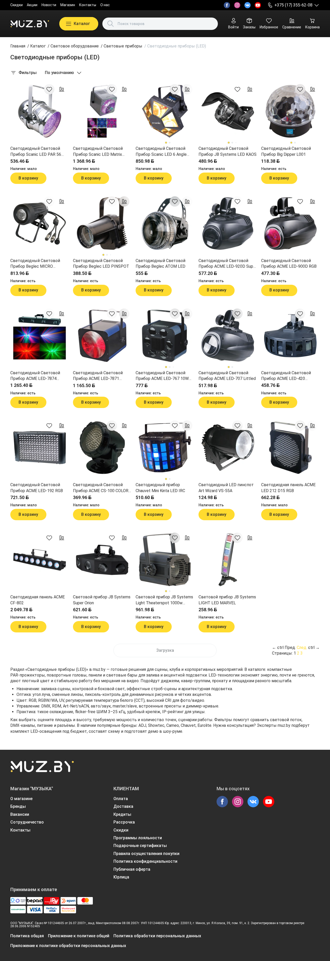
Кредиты (122, 814)
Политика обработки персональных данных (157, 935)
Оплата (120, 798)
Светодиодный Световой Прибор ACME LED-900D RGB (289, 263)
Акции (32, 5)
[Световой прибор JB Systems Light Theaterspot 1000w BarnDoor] (165, 560)
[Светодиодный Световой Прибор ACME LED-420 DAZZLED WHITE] (290, 335)
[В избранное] (49, 89)
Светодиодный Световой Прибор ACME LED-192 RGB (36, 487)
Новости (49, 5)
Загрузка (165, 650)
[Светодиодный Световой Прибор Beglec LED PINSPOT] (102, 223)
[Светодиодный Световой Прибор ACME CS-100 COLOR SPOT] (102, 447)
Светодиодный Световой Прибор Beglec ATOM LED (160, 263)
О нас (105, 5)
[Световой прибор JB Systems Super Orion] (102, 560)
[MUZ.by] (29, 23)
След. (302, 647)
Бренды (18, 806)
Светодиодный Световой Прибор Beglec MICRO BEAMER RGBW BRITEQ (35, 264)
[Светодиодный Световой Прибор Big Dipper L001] (290, 111)
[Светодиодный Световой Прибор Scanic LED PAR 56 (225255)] (39, 111)
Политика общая (27, 935)
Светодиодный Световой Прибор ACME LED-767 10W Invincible (162, 376)
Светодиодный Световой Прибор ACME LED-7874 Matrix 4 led (35, 376)
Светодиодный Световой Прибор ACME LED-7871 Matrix (98, 376)
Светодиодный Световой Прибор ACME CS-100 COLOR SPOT (100, 488)
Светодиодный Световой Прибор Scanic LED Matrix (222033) (98, 151)
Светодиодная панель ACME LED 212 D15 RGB (288, 487)
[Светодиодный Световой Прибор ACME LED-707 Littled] (228, 335)
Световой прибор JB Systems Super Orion (101, 599)
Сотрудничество (27, 822)
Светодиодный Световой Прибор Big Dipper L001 (286, 151)
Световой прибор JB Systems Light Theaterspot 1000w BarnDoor (164, 600)
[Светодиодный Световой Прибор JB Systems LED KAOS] (228, 111)
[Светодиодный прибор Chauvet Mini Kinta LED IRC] (165, 447)
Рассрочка (124, 822)
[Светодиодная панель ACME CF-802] (39, 560)
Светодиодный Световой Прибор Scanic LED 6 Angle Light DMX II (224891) (161, 151)
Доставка (123, 806)
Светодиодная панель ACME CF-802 (37, 599)
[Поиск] (110, 24)
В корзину (28, 178)
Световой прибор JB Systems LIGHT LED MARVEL (227, 599)
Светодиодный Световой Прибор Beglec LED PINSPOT (101, 263)
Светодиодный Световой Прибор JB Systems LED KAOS (228, 151)
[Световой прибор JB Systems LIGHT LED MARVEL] (228, 560)
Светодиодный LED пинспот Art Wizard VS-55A (226, 487)
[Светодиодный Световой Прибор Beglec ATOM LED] (165, 223)
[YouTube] (258, 5)
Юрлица (121, 877)
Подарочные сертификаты (140, 845)
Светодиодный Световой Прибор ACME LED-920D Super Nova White (228, 264)
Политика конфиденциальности (145, 861)
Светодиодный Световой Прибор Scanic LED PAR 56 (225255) (35, 151)
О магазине (21, 798)
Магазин (67, 5)
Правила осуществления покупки (146, 853)
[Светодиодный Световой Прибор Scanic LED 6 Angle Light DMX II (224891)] (165, 111)
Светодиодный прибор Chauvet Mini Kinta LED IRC (160, 487)
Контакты (87, 5)
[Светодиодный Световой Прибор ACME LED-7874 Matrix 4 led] (39, 335)
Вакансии (19, 814)
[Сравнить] (61, 89)
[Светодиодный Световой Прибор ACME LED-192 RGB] (39, 447)
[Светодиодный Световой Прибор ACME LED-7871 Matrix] (102, 335)
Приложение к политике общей (78, 935)
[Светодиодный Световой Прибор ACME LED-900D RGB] (290, 223)
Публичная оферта (131, 869)
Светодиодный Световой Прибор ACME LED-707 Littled (227, 375)
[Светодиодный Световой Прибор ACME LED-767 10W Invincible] (165, 335)
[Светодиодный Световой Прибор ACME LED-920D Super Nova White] (228, 223)
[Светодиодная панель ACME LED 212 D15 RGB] (290, 447)
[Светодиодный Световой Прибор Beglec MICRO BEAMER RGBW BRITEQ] (39, 223)
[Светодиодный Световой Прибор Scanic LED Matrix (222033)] (102, 111)
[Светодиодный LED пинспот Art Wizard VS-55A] (228, 447)
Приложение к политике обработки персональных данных (68, 945)
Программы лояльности (137, 837)
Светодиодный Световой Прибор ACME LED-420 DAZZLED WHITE (286, 376)
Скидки (16, 5)
